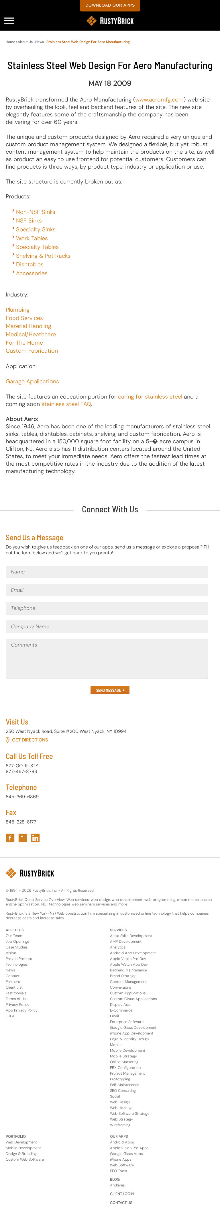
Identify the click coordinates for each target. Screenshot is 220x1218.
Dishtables (30, 264)
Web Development (21, 1142)
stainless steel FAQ (66, 404)
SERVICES (118, 930)
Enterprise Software (127, 1021)
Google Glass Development (133, 1027)
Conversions (120, 987)
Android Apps (122, 1142)
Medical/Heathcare (31, 334)
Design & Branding (21, 1153)
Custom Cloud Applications (133, 998)
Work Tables (32, 238)
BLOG (115, 1179)
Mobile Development (127, 1050)
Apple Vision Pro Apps (129, 1147)
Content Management (128, 981)
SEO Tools (118, 1170)
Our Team (14, 935)
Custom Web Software (25, 1159)
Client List (14, 987)
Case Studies (17, 947)
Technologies (17, 964)
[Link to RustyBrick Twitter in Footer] (22, 838)
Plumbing (18, 309)
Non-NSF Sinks (35, 212)
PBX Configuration (125, 1067)
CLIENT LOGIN (122, 1193)
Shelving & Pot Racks (43, 255)
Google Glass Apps (126, 1153)
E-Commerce (121, 1010)
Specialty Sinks (36, 229)
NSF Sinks (29, 220)
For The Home (24, 342)
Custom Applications (128, 993)
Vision (11, 952)
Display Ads (120, 1004)
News (39, 42)
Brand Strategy (122, 975)
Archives (117, 1185)
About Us (25, 42)
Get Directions (30, 740)
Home (10, 42)
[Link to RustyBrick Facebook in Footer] (10, 838)
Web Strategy (121, 1119)
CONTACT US (121, 1202)
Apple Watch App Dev (129, 964)
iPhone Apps (120, 1159)
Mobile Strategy (123, 1056)
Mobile (115, 1044)
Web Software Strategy (129, 1113)
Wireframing (120, 1125)
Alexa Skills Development (131, 935)
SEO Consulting (123, 1090)
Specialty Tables (37, 247)
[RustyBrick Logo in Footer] (30, 873)
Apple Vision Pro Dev (128, 958)
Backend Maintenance (128, 970)
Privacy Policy (17, 1004)
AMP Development (126, 941)
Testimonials (16, 993)
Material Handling (28, 326)
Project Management (127, 1073)
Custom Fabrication (32, 350)
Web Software (122, 1165)
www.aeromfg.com (159, 99)
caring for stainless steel (150, 396)
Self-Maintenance (124, 1084)
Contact (12, 975)
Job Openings (17, 941)
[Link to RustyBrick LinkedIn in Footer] (35, 838)
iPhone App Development (131, 1033)
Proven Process (19, 958)
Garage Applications (32, 381)
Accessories (32, 273)
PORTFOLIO (16, 1136)
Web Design (120, 1102)
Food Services (24, 318)
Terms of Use (17, 998)
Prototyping (120, 1079)
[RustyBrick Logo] (110, 21)
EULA (10, 1016)
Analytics (117, 947)
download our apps (110, 5)
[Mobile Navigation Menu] (9, 20)
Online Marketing (124, 1061)
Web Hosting (120, 1107)
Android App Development (133, 952)
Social (115, 1096)
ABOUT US (15, 930)
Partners (13, 981)
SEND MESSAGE (108, 690)
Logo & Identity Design (129, 1039)
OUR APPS (119, 1136)
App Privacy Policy (22, 1010)
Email (114, 1016)
